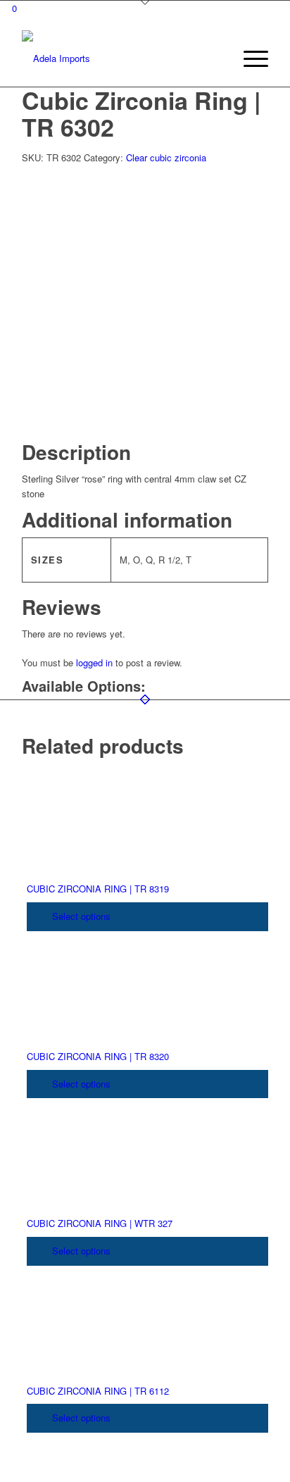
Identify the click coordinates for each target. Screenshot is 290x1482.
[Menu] (248, 58)
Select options (80, 916)
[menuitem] (215, 58)
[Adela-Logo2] (120, 58)
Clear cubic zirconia (166, 157)
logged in (94, 662)
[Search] (215, 58)
